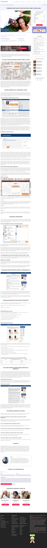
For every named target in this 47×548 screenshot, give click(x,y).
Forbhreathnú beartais (3, 524)
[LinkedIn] (3, 36)
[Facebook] (1, 36)
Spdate (21, 531)
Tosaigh (23, 48)
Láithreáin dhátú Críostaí (13, 40)
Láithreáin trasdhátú (22, 522)
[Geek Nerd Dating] (34, 65)
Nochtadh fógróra (3, 523)
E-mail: (17, 473)
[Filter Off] (34, 61)
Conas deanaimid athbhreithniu (5, 522)
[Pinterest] (6, 36)
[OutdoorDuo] (34, 74)
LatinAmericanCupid (14, 534)
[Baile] (4, 1)
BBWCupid (21, 534)
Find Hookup (33, 1)
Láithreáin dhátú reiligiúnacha (5, 38)
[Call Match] (34, 71)
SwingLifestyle (13, 529)
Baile (13, 1)
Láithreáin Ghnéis (22, 517)
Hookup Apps (28, 1)
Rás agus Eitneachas (21, 38)
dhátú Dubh (13, 296)
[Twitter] (4, 36)
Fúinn (1, 519)
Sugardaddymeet (14, 531)
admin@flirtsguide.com (36, 518)
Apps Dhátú (13, 517)
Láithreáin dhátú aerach (23, 519)
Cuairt (5, 504)
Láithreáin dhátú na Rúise (23, 518)
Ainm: (1, 473)
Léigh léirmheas (5, 502)
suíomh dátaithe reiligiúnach (17, 159)
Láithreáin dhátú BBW (14, 522)
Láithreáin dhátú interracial (15, 518)
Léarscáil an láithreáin (3, 527)
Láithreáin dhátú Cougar (15, 523)
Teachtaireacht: (3, 477)
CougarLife (21, 530)
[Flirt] (35, 30)
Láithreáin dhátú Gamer (23, 525)
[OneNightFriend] (43, 30)
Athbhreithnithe (17, 1)
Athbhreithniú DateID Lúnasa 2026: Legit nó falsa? (39, 68)
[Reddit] (37, 80)
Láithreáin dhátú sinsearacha (15, 526)
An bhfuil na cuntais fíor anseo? (38, 44)
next (17, 509)
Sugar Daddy (23, 1)
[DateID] (34, 68)
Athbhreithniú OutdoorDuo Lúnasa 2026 (39, 75)
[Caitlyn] (5, 460)
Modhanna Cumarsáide (37, 53)
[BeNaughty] (39, 30)
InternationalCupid (14, 535)
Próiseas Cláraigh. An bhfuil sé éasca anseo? (39, 43)
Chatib (12, 530)
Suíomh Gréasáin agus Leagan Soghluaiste (39, 45)
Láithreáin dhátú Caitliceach (4, 40)
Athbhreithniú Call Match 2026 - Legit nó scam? (39, 71)
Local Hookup (39, 1)
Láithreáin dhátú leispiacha (15, 525)
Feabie (21, 529)
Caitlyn (11, 457)
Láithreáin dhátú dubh (21, 40)
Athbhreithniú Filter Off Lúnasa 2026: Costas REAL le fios (39, 62)
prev (14, 509)
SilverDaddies (21, 526)
